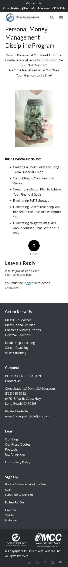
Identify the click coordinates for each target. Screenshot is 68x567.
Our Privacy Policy (17, 462)
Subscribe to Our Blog (19, 494)
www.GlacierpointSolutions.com (27, 416)
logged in (30, 283)
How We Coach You (18, 335)
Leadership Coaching (20, 343)
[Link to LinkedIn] (30, 562)
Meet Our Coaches (18, 320)
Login (8, 489)
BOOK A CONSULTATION (23, 376)
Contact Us (13, 381)
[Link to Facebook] (45, 562)
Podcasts (11, 449)
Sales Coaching (15, 353)
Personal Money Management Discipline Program (29, 37)
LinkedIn (10, 510)
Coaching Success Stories (23, 330)
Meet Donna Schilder (20, 325)
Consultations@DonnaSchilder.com (26, 8)
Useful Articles (15, 454)
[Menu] (61, 17)
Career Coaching (17, 348)
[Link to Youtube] (60, 562)
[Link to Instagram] (52, 562)
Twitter (10, 515)
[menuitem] (52, 17)
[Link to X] (37, 562)
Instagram (12, 520)
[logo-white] (28, 17)
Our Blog (11, 439)
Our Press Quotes (17, 444)
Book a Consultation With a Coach (26, 484)
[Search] (52, 17)
